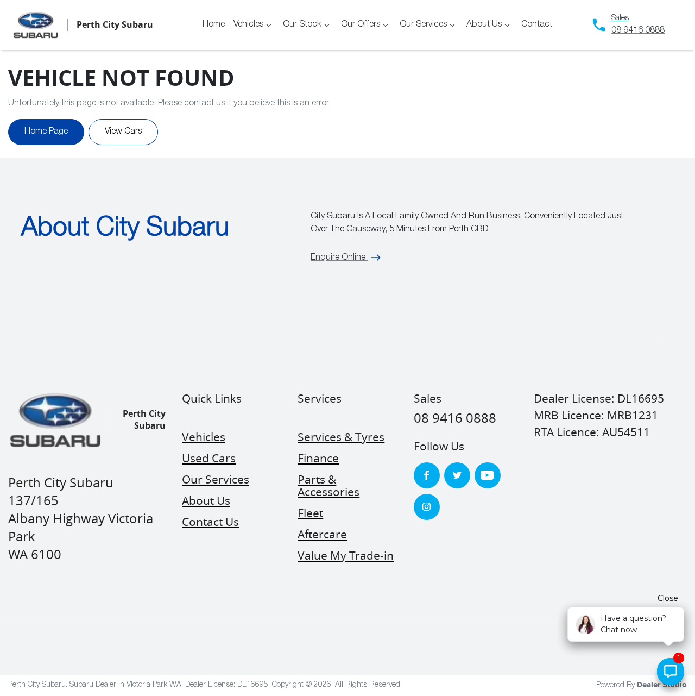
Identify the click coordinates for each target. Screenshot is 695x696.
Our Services (423, 25)
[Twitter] (457, 475)
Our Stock (302, 25)
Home (214, 25)
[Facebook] (427, 475)
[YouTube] (488, 475)
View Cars (123, 132)
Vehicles (248, 25)
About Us (484, 25)
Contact (536, 25)
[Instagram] (427, 507)
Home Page (46, 132)
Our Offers (360, 25)
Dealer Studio (662, 685)
